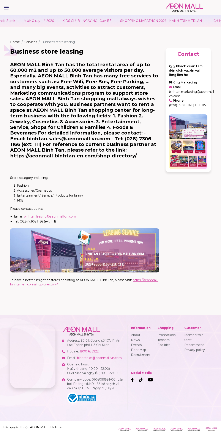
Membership (194, 335)
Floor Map (138, 350)
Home (15, 42)
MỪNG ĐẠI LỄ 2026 (29, 21)
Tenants (163, 340)
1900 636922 (89, 351)
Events (136, 345)
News (135, 340)
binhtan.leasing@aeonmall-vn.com (50, 216)
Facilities (164, 345)
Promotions (166, 335)
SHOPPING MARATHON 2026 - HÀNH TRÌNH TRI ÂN (151, 21)
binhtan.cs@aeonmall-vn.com (99, 358)
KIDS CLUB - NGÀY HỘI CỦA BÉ (77, 21)
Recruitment (140, 355)
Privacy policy (194, 350)
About (135, 335)
